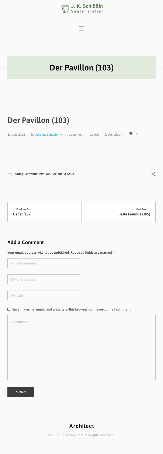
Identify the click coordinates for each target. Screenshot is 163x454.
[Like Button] (131, 133)
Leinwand (31, 174)
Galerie (95, 134)
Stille (70, 174)
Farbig (19, 174)
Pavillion (45, 174)
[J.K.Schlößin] (81, 8)
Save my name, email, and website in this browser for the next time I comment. (71, 309)
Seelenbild (59, 174)
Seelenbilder (112, 134)
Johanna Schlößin (47, 134)
